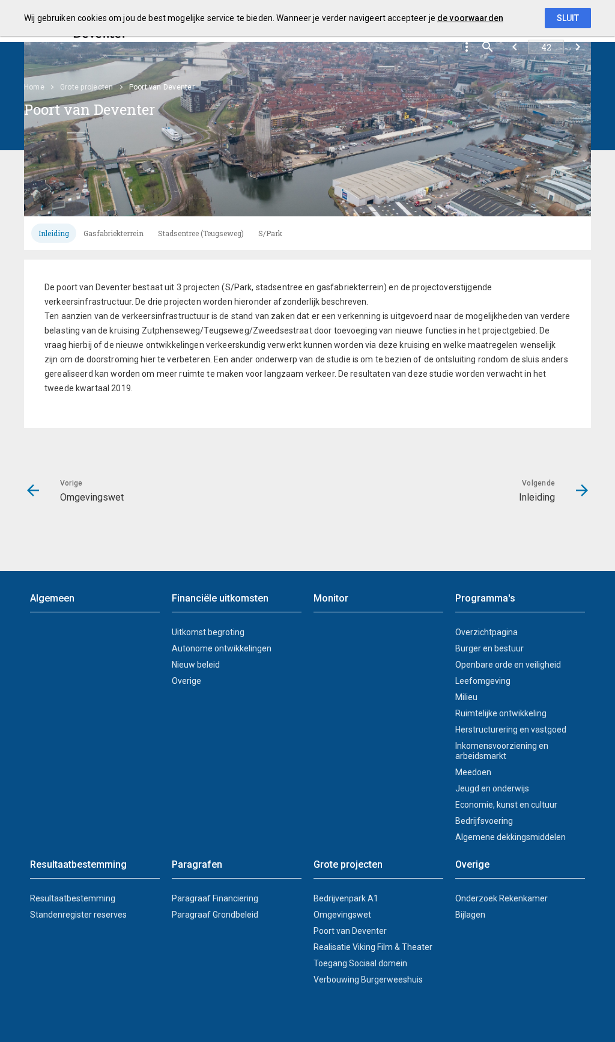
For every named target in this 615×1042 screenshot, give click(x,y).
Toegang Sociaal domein (360, 963)
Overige (186, 681)
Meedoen (473, 772)
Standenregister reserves (78, 914)
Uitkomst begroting (208, 632)
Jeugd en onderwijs (492, 788)
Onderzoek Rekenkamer (501, 898)
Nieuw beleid (196, 664)
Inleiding (53, 233)
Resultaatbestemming (72, 898)
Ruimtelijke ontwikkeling (501, 713)
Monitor (331, 598)
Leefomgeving (482, 681)
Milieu (466, 697)
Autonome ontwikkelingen (221, 648)
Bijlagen (470, 914)
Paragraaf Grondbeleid (215, 914)
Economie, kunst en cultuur (506, 804)
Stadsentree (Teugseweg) (201, 233)
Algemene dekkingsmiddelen (510, 837)
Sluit (568, 18)
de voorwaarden (470, 18)
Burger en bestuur (489, 648)
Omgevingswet (342, 914)
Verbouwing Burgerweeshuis (368, 979)
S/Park (270, 233)
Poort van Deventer (350, 931)
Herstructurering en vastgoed (510, 729)
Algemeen (52, 598)
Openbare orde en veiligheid (508, 664)
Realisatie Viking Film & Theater (373, 947)
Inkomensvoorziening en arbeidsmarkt (501, 751)
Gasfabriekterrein (113, 233)
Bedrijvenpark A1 (346, 898)
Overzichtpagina (486, 632)
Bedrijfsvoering (484, 821)
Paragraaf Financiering (215, 898)
